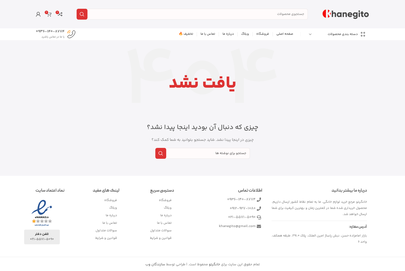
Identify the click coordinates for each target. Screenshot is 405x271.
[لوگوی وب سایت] (345, 14)
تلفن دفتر (42, 234)
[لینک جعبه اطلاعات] (56, 34)
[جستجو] (82, 14)
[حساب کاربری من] (38, 14)
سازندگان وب (155, 264)
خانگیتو (214, 264)
